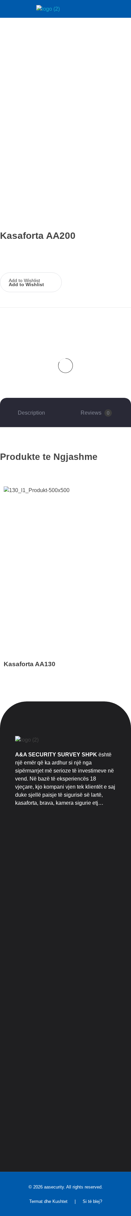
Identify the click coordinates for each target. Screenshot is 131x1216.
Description (31, 413)
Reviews (95, 413)
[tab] (31, 413)
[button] (31, 279)
